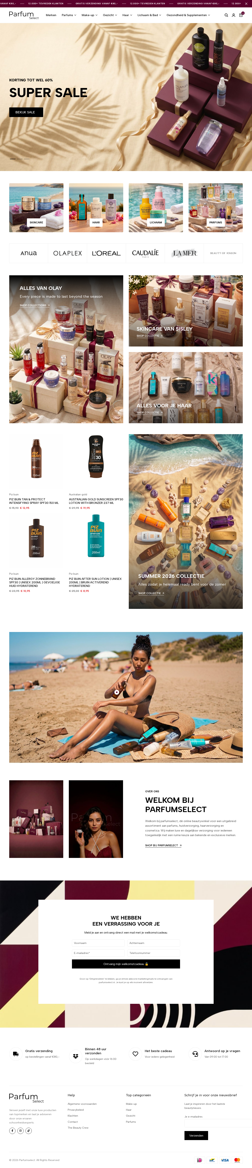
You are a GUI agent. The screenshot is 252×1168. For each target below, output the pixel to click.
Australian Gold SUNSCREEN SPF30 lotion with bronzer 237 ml (96, 501)
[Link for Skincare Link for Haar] (96, 207)
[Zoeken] (226, 15)
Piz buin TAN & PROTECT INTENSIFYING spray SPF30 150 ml (34, 501)
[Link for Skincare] (36, 207)
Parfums (67, 15)
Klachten (73, 1115)
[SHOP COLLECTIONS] (66, 349)
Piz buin (14, 494)
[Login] (233, 15)
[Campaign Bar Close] (246, 3)
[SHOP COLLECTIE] (186, 310)
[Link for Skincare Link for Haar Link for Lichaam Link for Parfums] (216, 207)
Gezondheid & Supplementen (187, 15)
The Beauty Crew (78, 1127)
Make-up (88, 15)
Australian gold (78, 494)
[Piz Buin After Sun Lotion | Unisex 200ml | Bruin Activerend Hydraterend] (96, 540)
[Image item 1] (28, 253)
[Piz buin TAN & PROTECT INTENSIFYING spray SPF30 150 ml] (36, 461)
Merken (51, 15)
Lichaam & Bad (148, 15)
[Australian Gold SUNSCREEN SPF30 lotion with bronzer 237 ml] (96, 461)
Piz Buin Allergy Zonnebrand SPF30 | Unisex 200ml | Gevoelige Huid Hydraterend (34, 582)
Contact (73, 1121)
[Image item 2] (67, 253)
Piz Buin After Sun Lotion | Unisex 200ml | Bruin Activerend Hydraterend (95, 582)
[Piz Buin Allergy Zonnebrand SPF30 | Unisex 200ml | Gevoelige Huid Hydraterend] (36, 540)
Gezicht (108, 15)
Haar (125, 15)
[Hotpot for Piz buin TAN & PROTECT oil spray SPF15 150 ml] (116, 692)
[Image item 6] (223, 253)
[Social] (12, 1131)
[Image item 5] (184, 253)
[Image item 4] (145, 253)
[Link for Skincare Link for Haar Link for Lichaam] (156, 207)
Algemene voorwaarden (82, 1104)
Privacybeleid (76, 1109)
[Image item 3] (106, 253)
